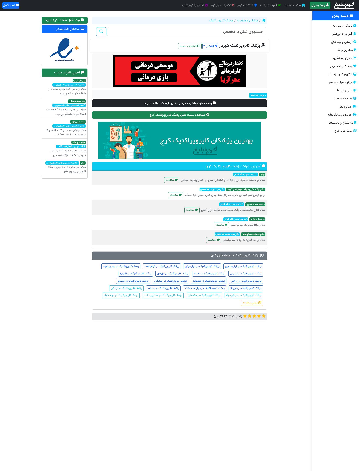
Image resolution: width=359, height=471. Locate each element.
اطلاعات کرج (245, 5)
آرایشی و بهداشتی (341, 42)
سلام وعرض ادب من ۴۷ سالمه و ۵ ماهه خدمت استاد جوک (66, 128)
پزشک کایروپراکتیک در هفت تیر (204, 295)
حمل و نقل (345, 107)
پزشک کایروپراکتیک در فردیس (245, 273)
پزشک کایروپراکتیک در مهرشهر (172, 273)
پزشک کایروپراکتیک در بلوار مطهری (243, 266)
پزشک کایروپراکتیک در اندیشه (163, 288)
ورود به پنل (318, 5)
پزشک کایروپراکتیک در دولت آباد (121, 295)
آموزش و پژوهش (342, 34)
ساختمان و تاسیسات (340, 123)
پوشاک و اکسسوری (340, 66)
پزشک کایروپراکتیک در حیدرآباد (170, 281)
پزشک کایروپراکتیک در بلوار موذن (202, 266)
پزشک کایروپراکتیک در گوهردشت (162, 266)
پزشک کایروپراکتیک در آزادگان (126, 288)
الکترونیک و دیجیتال (340, 74)
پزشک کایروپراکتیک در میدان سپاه (243, 295)
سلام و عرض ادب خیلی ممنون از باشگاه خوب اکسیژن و (67, 87)
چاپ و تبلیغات (343, 90)
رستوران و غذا (345, 50)
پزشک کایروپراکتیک (221, 20)
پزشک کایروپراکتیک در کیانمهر (133, 281)
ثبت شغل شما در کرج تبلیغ (63, 20)
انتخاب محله (188, 46)
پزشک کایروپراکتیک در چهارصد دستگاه (205, 288)
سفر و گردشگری (342, 58)
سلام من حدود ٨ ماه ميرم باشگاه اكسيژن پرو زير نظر (66, 167)
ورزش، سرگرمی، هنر (340, 82)
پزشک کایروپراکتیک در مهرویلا (245, 288)
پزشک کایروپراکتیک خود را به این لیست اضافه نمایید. (178, 103)
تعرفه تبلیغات (269, 5)
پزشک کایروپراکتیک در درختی (246, 281)
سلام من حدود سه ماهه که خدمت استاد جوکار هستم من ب (66, 107)
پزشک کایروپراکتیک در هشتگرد (209, 281)
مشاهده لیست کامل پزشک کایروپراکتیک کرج (178, 115)
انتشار (210, 46)
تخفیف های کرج (221, 5)
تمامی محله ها (250, 303)
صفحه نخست (293, 5)
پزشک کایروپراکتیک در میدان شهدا (121, 266)
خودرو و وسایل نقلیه (340, 115)
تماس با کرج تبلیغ (193, 5)
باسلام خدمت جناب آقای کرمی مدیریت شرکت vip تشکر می (68, 149)
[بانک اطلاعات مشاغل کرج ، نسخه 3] (344, 5)
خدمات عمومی (343, 98)
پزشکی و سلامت (342, 26)
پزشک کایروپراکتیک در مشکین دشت (163, 295)
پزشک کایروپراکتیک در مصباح (209, 273)
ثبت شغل (9, 5)
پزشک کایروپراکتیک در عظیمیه (135, 273)
